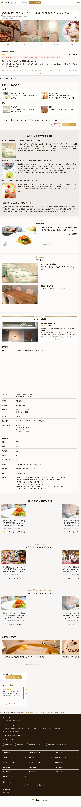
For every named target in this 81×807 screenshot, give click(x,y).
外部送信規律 (57, 728)
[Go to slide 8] (33, 664)
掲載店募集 (6, 792)
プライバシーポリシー (46, 728)
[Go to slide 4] (29, 664)
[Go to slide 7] (32, 664)
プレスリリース (28, 728)
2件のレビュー (13, 704)
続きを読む (39, 73)
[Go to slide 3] (28, 664)
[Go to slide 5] (30, 664)
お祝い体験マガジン (40, 785)
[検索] (74, 2)
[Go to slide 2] (27, 664)
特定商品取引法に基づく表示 (11, 731)
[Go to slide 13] (38, 664)
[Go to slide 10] (35, 664)
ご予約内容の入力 (13, 677)
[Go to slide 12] (37, 664)
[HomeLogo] (40, 800)
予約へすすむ (68, 125)
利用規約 (36, 728)
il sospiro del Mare (48, 323)
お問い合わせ (16, 720)
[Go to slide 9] (34, 664)
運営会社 (20, 728)
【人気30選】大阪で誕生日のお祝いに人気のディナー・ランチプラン (24, 657)
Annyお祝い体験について (9, 728)
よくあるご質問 (7, 720)
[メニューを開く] (78, 2)
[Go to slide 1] (26, 664)
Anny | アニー (15, 785)
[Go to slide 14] (39, 664)
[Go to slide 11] (36, 664)
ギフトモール (6, 785)
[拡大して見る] (6, 95)
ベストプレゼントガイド (27, 785)
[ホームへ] (8, 2)
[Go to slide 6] (31, 664)
